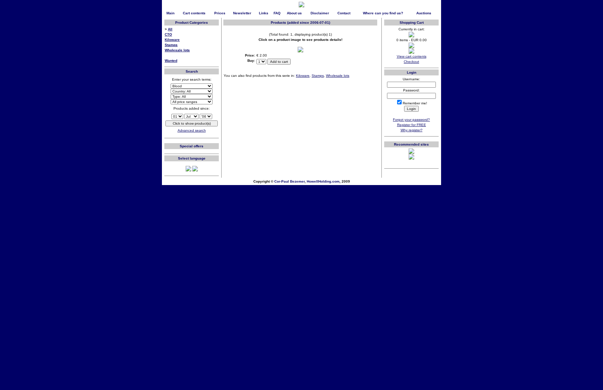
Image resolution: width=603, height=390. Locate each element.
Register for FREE (411, 125)
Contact (343, 13)
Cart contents (194, 13)
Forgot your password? (411, 120)
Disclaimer (320, 13)
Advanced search (192, 130)
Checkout (411, 62)
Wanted (171, 60)
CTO (168, 34)
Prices (219, 13)
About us (294, 13)
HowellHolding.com (323, 181)
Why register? (412, 130)
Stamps (171, 45)
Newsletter (242, 13)
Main (170, 13)
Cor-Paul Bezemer (289, 181)
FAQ (277, 13)
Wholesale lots (177, 50)
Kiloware (172, 40)
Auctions (423, 13)
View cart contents (411, 56)
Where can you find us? (383, 13)
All (170, 29)
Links (263, 13)
